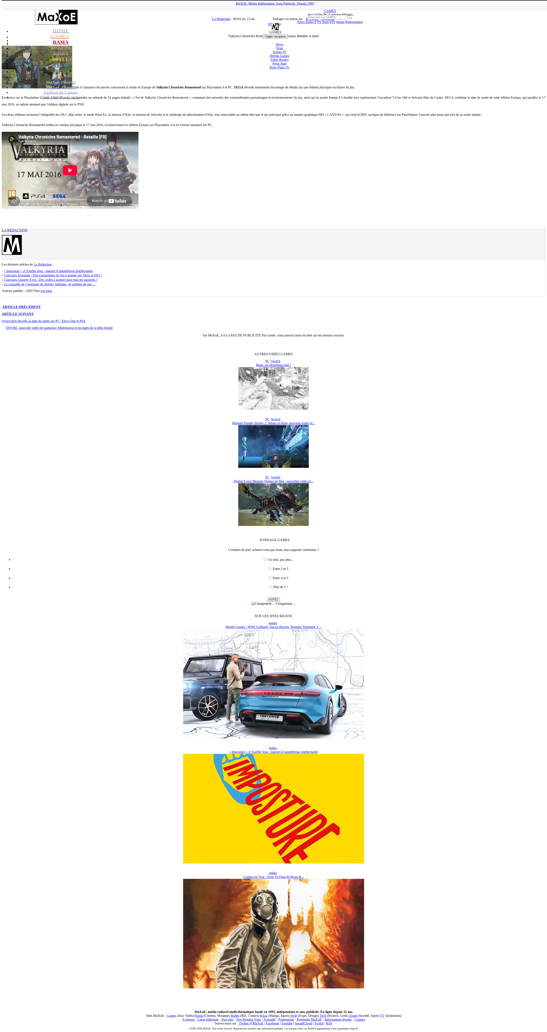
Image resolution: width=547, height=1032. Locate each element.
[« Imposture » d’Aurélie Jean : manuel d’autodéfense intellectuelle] (273, 862)
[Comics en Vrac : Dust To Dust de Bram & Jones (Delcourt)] (273, 987)
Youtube (287, 1023)
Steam (340, 22)
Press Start (279, 63)
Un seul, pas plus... (280, 559)
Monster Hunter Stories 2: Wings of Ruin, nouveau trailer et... (273, 423)
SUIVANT (18, 314)
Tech (323, 1015)
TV (382, 1015)
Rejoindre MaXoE (309, 1019)
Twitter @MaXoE (251, 1023)
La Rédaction (15, 230)
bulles (273, 748)
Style (293, 1015)
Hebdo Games (279, 56)
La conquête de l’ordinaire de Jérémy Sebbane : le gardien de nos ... (49, 284)
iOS (332, 22)
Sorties (280, 52)
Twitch (319, 1023)
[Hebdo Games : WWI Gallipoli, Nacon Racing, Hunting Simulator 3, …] (273, 737)
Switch (275, 361)
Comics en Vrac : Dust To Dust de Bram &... (273, 877)
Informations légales (338, 1019)
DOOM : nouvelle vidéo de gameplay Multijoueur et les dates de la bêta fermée (59, 328)
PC (267, 361)
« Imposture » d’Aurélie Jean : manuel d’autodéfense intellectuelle (48, 271)
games (273, 623)
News (280, 44)
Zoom (353, 1015)
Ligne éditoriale (208, 1019)
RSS (329, 1023)
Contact (359, 1019)
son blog (46, 291)
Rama (199, 1015)
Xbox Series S (306, 22)
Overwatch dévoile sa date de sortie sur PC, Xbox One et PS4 (43, 321)
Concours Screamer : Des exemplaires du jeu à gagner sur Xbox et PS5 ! (53, 275)
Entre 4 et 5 (280, 578)
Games (171, 1015)
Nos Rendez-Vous (248, 1019)
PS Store (323, 22)
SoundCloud (303, 1023)
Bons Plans (280, 67)
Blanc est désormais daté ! (273, 365)
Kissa (264, 1015)
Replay (279, 60)
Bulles (235, 1015)
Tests (279, 48)
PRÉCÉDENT (21, 307)
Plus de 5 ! (280, 587)
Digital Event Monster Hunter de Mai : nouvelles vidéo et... (273, 481)
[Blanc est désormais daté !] (273, 408)
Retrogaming (354, 22)
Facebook (272, 1023)
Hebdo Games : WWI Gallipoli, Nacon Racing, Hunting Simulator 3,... (274, 627)
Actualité (269, 1019)
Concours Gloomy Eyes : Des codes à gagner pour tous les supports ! (50, 280)
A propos (188, 1019)
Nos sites (227, 1019)
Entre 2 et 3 (280, 569)
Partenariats (286, 1019)
